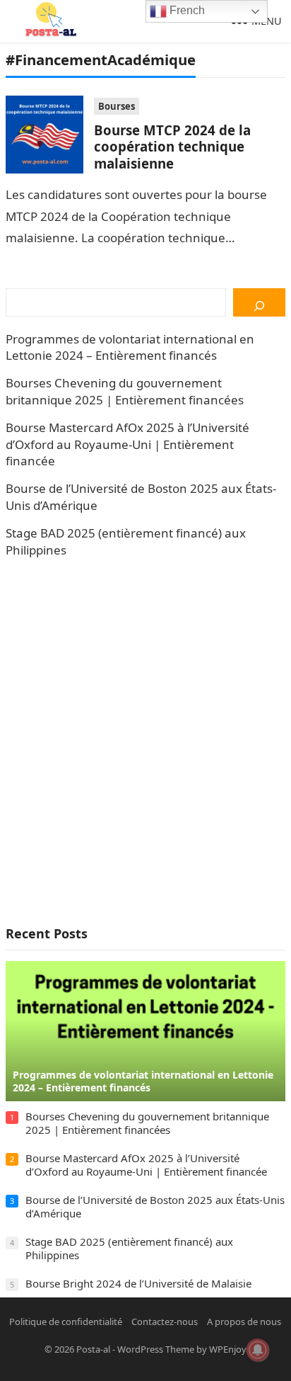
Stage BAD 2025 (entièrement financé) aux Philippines (129, 1248)
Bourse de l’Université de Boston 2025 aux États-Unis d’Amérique (155, 1207)
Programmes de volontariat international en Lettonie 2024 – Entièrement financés (130, 347)
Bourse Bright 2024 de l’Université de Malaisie (138, 1283)
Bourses (116, 106)
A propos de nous (244, 1321)
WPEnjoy (228, 1349)
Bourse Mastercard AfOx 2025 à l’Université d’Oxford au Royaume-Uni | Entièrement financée (127, 444)
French (186, 10)
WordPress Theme (155, 1349)
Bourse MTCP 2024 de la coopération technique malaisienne (172, 146)
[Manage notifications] (258, 1350)
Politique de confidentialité (65, 1321)
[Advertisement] (145, 741)
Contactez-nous (164, 1321)
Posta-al (93, 1349)
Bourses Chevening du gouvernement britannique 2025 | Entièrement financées (125, 391)
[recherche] (259, 302)
